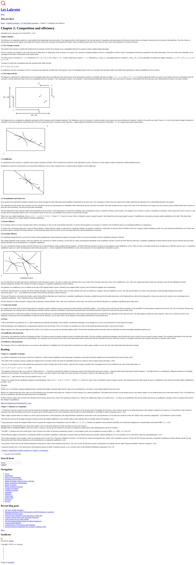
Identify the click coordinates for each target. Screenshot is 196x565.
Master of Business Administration (16, 483)
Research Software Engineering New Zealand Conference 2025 (25, 527)
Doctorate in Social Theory (13, 479)
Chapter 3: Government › (40, 450)
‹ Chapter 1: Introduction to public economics (15, 450)
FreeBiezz (11, 562)
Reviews (8, 501)
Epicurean (8, 499)
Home (3, 23)
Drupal (11, 541)
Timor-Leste (9, 496)
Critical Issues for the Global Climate (17, 519)
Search (3, 463)
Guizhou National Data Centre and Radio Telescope (21, 517)
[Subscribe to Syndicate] (1, 539)
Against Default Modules (13, 523)
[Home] (3, 4)
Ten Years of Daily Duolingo (14, 510)
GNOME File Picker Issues (14, 514)
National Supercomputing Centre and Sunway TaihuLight (23, 515)
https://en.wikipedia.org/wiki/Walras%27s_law (16, 403)
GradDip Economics (13, 23)
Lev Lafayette (10, 9)
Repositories (9, 475)
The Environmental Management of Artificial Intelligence (23, 521)
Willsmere (8, 494)
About (7, 474)
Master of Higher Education (14, 487)
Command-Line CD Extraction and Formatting (20, 525)
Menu (3, 14)
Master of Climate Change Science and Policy (20, 481)
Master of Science (10, 485)
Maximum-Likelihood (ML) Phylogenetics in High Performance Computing (29, 512)
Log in (7, 454)
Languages (8, 492)
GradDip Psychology (12, 488)
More (2, 530)
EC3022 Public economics (29, 23)
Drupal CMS (9, 498)
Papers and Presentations (13, 477)
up (31, 450)
